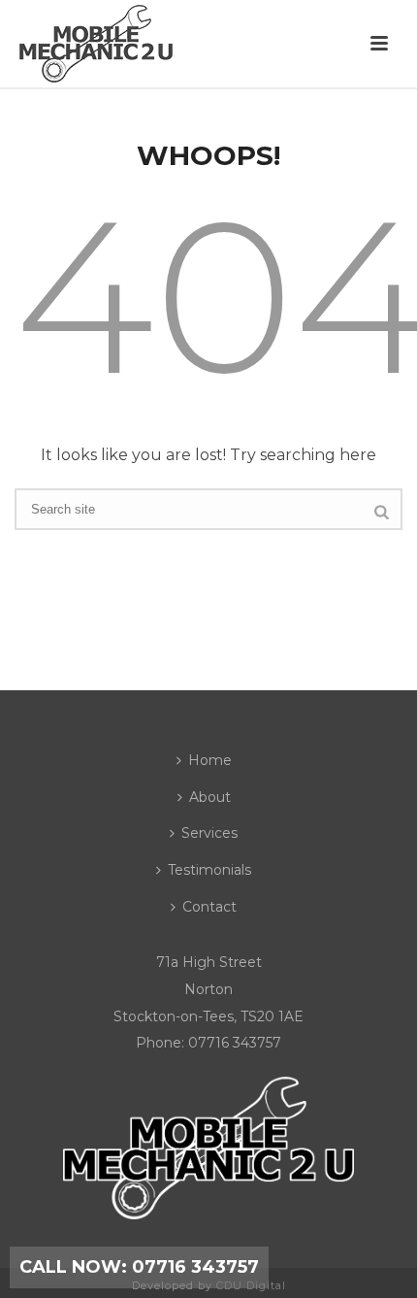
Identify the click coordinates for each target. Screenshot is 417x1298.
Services (209, 833)
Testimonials (209, 870)
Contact (209, 906)
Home (210, 760)
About (210, 797)
